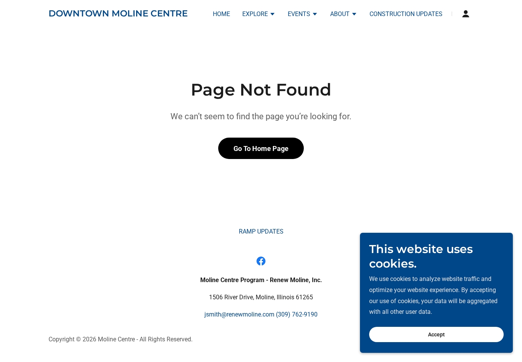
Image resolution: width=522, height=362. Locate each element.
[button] (259, 15)
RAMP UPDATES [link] (261, 231)
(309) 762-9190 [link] (297, 314)
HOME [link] (221, 14)
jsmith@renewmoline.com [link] (239, 314)
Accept (436, 334)
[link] (118, 14)
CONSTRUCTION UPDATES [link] (406, 14)
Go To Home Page (261, 148)
